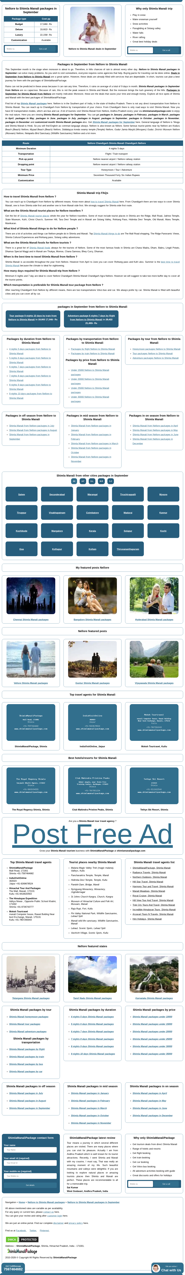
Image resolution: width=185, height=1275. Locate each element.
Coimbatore (92, 512)
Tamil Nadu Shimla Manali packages (92, 998)
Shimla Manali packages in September (29, 1108)
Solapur (128, 531)
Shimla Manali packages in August (27, 1100)
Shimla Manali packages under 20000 (152, 1031)
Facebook (21, 1230)
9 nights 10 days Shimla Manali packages (93, 1053)
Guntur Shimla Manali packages (92, 683)
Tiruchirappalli (128, 494)
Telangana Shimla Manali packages (31, 998)
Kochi (163, 531)
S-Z (110, 481)
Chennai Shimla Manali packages (30, 619)
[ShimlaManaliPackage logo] (22, 1253)
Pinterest (44, 1230)
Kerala (92, 531)
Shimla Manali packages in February (90, 1100)
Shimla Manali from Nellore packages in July (31, 425)
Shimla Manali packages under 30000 (152, 1046)
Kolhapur (57, 549)
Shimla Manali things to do (106, 233)
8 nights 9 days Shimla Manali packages (92, 1046)
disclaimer (58, 1223)
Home (22, 1202)
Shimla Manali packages (34, 103)
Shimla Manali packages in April (150, 1093)
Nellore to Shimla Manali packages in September (93, 1202)
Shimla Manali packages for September (114, 122)
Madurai (128, 512)
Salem (21, 494)
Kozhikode (21, 531)
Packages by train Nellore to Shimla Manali (93, 353)
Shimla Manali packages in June (150, 1108)
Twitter (33, 1230)
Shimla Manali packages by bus (26, 1064)
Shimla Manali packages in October (90, 1115)
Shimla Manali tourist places (34, 215)
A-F (83, 481)
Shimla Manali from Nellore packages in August (33, 430)
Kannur (163, 512)
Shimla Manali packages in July (26, 1093)
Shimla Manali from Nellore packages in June (155, 434)
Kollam (92, 549)
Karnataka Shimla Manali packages (154, 998)
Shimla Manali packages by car (25, 1071)
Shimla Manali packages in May (149, 1100)
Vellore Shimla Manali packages (31, 683)
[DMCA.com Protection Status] (22, 1242)
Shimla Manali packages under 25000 (152, 1039)
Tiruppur (21, 512)
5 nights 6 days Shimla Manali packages (92, 1024)
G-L (91, 481)
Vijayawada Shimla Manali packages (154, 683)
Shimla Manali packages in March (89, 1108)
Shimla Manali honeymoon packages (28, 1016)
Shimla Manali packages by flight (27, 1049)
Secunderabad (57, 494)
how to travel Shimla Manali (105, 201)
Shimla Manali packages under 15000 (152, 1024)
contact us (48, 1212)
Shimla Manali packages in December (153, 1115)
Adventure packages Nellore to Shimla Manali (156, 358)
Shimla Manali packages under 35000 (152, 1053)
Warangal (92, 494)
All (74, 481)
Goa (21, 549)
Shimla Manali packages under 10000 (152, 1016)
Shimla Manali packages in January (90, 1093)
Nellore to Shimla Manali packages (46, 1202)
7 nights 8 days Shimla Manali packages (92, 1039)
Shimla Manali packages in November (91, 1123)
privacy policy (76, 1223)
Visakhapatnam (57, 512)
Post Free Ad (92, 833)
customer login (54, 1215)
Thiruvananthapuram (128, 549)
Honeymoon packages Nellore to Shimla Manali (156, 349)
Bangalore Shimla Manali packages (92, 619)
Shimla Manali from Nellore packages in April (155, 425)
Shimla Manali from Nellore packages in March (94, 443)
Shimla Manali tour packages (24, 1024)
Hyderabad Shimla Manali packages (154, 619)
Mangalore (57, 531)
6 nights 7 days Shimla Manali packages (92, 1031)
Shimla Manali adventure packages (27, 1031)
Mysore (163, 494)
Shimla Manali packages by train (26, 1056)
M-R (101, 481)
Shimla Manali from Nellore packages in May (155, 430)
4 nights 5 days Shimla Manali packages (92, 1016)
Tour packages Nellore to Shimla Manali (153, 353)
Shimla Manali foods (39, 247)
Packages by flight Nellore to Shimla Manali (93, 349)
